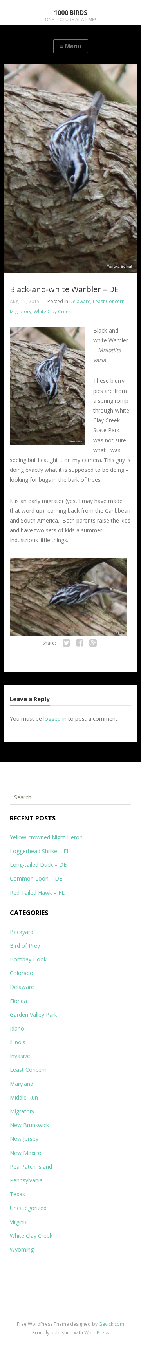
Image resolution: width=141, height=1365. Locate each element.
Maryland (21, 1083)
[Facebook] (79, 643)
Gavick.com (111, 1324)
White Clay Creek (52, 311)
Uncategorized (28, 1208)
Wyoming (22, 1249)
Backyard (21, 932)
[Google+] (93, 643)
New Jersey (24, 1138)
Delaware (79, 301)
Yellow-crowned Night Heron (46, 837)
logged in (55, 718)
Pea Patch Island (31, 1166)
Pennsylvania (26, 1180)
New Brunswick (29, 1125)
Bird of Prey (25, 945)
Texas (17, 1194)
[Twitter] (66, 643)
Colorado (21, 973)
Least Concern (109, 301)
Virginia (19, 1222)
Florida (18, 1001)
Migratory (20, 311)
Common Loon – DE (36, 878)
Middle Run (24, 1097)
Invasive (20, 1056)
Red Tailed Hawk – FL (37, 892)
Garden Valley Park (33, 1014)
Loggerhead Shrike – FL (40, 851)
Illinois (17, 1042)
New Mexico (26, 1153)
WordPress (96, 1332)
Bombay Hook (28, 959)
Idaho (17, 1028)
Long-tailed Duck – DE (38, 864)
